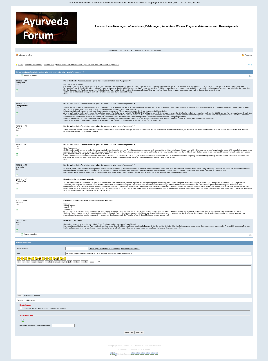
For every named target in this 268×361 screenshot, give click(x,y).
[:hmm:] (32, 259)
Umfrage (31, 300)
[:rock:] (47, 259)
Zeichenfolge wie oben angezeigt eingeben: (35, 325)
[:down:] (29, 259)
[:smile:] (54, 259)
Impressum (139, 50)
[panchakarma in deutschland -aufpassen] (251, 65)
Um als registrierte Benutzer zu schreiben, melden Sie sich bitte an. (114, 248)
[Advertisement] (134, 61)
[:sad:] (50, 259)
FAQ (131, 50)
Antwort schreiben (30, 75)
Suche (126, 50)
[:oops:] (43, 259)
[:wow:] (64, 259)
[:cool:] (25, 259)
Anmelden (248, 55)
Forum (109, 50)
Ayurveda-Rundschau (153, 50)
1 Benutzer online (25, 55)
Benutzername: (22, 248)
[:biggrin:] (18, 259)
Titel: (18, 253)
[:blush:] (22, 259)
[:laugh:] (36, 259)
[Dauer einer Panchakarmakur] (249, 65)
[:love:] (39, 259)
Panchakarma (49, 64)
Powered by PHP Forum (140, 349)
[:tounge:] (57, 259)
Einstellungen (22, 300)
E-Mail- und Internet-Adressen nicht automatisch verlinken (44, 308)
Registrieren (117, 50)
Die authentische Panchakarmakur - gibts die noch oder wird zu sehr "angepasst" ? (87, 64)
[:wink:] (61, 259)
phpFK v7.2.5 (125, 349)
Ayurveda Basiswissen (33, 64)
